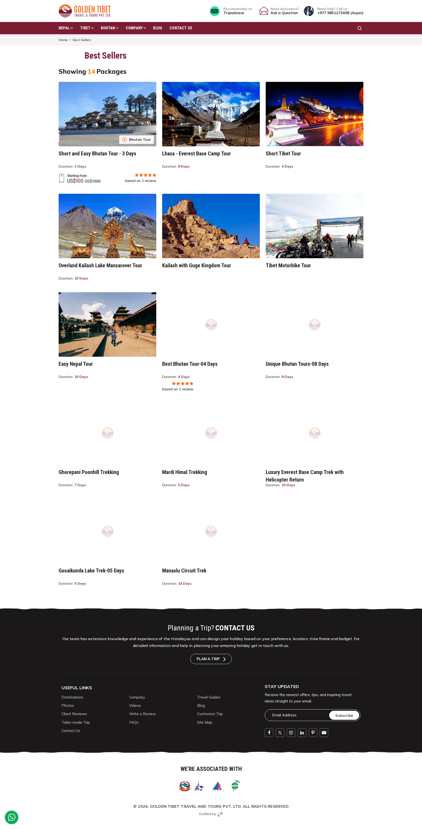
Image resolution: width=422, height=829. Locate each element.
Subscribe (344, 715)
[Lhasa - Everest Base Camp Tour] (211, 114)
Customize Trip (210, 713)
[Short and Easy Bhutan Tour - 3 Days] (107, 114)
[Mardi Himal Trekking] (211, 432)
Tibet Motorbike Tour (288, 265)
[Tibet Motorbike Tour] (314, 226)
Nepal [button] (64, 28)
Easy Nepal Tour (76, 364)
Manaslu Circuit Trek (184, 571)
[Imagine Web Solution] (220, 814)
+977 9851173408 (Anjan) (340, 13)
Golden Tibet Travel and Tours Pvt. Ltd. (196, 806)
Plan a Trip (208, 659)
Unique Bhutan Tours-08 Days (297, 364)
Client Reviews (74, 713)
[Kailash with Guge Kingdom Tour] (211, 226)
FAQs (133, 722)
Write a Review (142, 713)
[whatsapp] (11, 818)
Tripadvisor (233, 13)
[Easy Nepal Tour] (107, 324)
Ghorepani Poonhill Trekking (89, 472)
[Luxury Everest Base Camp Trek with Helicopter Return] (314, 432)
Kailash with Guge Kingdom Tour (196, 265)
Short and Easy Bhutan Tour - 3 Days (97, 154)
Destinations (72, 697)
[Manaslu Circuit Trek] (211, 531)
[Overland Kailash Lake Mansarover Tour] (107, 226)
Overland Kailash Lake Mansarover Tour (100, 265)
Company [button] (134, 28)
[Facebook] (269, 732)
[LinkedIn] (302, 732)
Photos (68, 705)
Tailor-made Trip (76, 722)
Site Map (204, 722)
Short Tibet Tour (283, 154)
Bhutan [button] (108, 28)
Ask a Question (284, 13)
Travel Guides (209, 697)
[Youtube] (324, 732)
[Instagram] (291, 732)
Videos (135, 705)
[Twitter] (280, 732)
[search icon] (357, 28)
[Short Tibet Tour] (314, 114)
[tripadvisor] (215, 11)
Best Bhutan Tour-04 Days (190, 364)
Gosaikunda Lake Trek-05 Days (91, 571)
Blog (157, 28)
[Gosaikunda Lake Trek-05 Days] (107, 531)
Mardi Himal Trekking (184, 472)
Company (137, 697)
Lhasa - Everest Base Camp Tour (196, 154)
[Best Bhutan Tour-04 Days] (211, 324)
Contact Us (180, 28)
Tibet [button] (85, 28)
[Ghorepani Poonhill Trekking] (107, 432)
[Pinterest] (313, 732)
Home (63, 40)
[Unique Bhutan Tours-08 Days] (314, 324)
